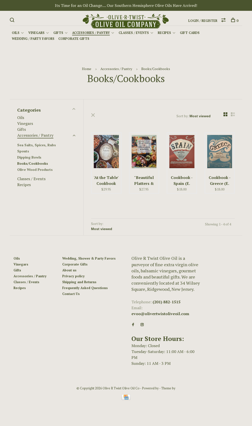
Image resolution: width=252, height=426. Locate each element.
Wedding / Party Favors (33, 38)
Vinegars (36, 32)
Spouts (23, 151)
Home (86, 68)
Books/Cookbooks (155, 68)
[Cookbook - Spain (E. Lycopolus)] (181, 152)
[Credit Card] (126, 398)
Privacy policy (73, 276)
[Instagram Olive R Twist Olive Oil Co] (142, 325)
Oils (15, 32)
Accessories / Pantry (91, 32)
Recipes (164, 32)
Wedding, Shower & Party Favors (89, 258)
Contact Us (71, 294)
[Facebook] (133, 325)
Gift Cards (190, 32)
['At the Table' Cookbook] (106, 152)
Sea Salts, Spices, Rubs (36, 145)
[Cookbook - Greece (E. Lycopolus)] (219, 152)
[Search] (13, 20)
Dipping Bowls (29, 157)
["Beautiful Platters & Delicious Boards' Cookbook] (144, 152)
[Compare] (224, 20)
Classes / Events (134, 32)
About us (69, 270)
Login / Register (202, 20)
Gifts (58, 32)
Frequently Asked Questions (85, 288)
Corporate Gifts (73, 38)
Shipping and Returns (79, 282)
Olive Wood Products (35, 169)
